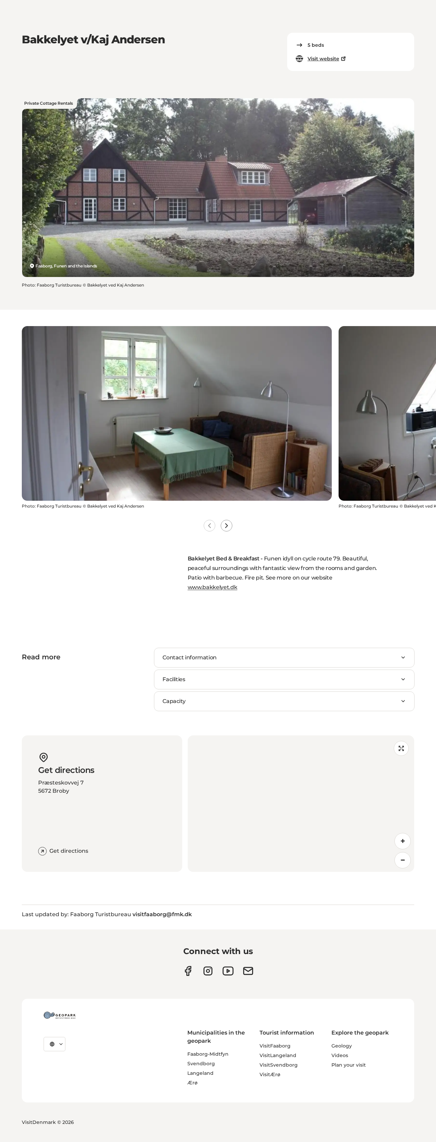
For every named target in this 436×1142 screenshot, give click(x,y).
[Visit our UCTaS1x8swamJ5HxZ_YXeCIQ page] (228, 971)
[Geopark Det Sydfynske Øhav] (60, 1015)
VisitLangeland (278, 1055)
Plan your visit (348, 1065)
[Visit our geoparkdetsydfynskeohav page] (188, 971)
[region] (301, 803)
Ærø (192, 1083)
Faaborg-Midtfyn (208, 1054)
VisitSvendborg (279, 1065)
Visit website (323, 59)
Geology (341, 1046)
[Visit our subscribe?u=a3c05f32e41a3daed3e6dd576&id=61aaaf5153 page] (248, 971)
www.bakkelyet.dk (212, 587)
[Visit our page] (208, 971)
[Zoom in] (402, 841)
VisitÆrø (270, 1074)
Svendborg (201, 1063)
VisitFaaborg (275, 1046)
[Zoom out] (402, 860)
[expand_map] (401, 748)
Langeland (200, 1073)
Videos (339, 1055)
